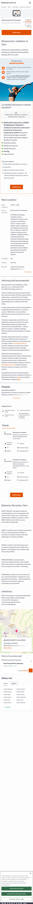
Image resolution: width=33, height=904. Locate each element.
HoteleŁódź (7, 700)
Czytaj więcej (28, 272)
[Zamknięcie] (31, 873)
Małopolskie (16, 7)
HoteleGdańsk (20, 691)
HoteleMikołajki (20, 702)
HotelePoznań (7, 697)
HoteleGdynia (7, 702)
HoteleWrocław (20, 689)
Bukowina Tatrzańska (25, 7)
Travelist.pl (3, 7)
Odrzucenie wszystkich (16, 888)
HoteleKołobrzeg (21, 697)
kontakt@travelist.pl (19, 343)
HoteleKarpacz (20, 694)
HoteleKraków (7, 691)
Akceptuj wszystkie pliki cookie (16, 894)
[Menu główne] (30, 2)
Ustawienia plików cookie (16, 899)
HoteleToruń (19, 700)
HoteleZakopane (8, 689)
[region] (16, 13)
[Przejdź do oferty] (30, 670)
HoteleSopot (7, 694)
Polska (9, 7)
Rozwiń (8, 707)
